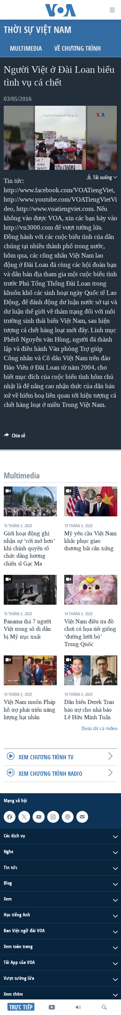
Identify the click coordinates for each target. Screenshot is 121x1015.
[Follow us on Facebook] (10, 817)
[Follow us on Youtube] (38, 817)
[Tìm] (104, 1007)
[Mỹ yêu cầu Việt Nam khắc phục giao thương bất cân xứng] (90, 501)
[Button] (14, 437)
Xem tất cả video (99, 728)
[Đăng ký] (82, 817)
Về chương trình (77, 48)
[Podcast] (68, 817)
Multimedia (26, 48)
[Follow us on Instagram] (53, 817)
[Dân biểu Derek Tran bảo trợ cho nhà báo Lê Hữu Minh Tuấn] (90, 670)
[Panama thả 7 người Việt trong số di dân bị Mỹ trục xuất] (30, 590)
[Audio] (78, 1007)
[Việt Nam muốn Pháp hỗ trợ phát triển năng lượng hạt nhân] (30, 670)
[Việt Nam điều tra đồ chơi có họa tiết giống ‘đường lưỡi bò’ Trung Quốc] (90, 590)
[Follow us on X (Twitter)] (24, 817)
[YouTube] (52, 1007)
